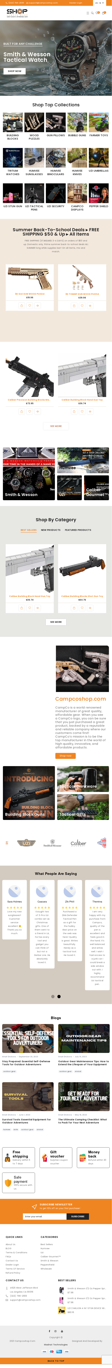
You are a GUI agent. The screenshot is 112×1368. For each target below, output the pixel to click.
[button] (52, 90)
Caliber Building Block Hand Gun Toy (82, 399)
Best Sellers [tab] (29, 530)
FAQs (8, 1256)
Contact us (12, 1260)
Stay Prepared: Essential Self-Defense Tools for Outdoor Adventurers (26, 1063)
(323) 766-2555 (18, 1295)
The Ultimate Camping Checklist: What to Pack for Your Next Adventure (82, 1121)
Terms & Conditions (16, 1252)
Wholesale (46, 1268)
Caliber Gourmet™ (51, 1256)
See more (56, 426)
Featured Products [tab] (78, 530)
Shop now (14, 71)
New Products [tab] (51, 530)
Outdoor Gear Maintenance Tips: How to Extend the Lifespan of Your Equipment (83, 1063)
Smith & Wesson (49, 1260)
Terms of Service (15, 1268)
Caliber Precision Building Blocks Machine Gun (30, 399)
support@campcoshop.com (25, 1300)
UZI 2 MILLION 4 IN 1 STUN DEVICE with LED (87, 1308)
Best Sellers (47, 1244)
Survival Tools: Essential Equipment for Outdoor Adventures (26, 1121)
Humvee (45, 1248)
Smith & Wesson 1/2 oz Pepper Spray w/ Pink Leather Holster (87, 1298)
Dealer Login (75, 2)
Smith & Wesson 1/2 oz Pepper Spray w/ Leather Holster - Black (87, 1288)
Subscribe (77, 1216)
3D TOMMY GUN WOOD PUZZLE (82, 294)
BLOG (8, 1248)
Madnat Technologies (56, 1344)
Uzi (42, 1252)
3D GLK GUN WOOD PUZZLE (30, 293)
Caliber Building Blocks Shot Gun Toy (82, 596)
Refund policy (13, 1272)
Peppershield (47, 1264)
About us (10, 1244)
